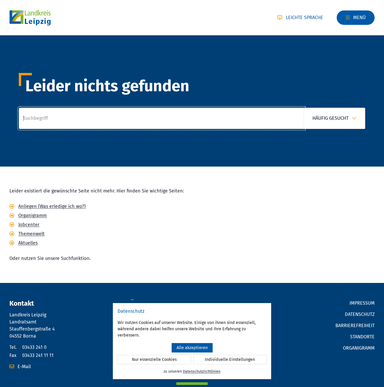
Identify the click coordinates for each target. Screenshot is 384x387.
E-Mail (23, 366)
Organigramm (32, 215)
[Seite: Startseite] (30, 18)
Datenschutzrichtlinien (201, 371)
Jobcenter (28, 224)
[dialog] (192, 341)
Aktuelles (28, 243)
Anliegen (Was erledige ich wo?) (52, 206)
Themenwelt (31, 234)
